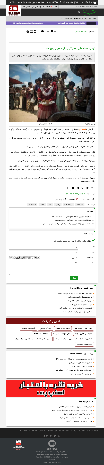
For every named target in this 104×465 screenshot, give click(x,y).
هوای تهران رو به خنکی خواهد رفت (80, 300)
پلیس (58, 204)
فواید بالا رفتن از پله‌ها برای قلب (81, 304)
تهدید (42, 204)
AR (56, 7)
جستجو (34, 430)
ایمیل (92, 252)
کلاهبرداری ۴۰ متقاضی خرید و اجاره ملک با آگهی (75, 308)
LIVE (48, 7)
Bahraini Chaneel (41, 333)
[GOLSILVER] (51, 388)
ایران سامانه (47, 462)
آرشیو (80, 430)
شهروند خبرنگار (38, 6)
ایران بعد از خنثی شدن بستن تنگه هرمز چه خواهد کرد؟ (73, 293)
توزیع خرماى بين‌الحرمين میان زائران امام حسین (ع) (74, 359)
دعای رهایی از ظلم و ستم (83, 328)
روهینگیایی (68, 204)
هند (50, 204)
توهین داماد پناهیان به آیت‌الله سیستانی (75, 406)
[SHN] (13, 10)
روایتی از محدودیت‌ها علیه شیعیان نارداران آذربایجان (71, 410)
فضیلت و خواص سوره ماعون (82, 366)
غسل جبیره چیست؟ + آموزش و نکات (76, 417)
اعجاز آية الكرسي (45, 328)
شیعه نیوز (32, 204)
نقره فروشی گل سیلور (84, 344)
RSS (22, 430)
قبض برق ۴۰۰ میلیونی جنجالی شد (80, 373)
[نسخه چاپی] (28, 31)
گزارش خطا (87, 199)
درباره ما (95, 430)
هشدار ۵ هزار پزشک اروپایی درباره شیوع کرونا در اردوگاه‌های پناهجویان (67, 224)
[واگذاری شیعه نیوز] (52, 22)
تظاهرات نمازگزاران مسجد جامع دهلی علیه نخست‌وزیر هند (71, 216)
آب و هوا (66, 430)
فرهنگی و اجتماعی (81, 31)
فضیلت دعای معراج (28, 328)
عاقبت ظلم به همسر (63, 328)
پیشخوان (92, 31)
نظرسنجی (42, 430)
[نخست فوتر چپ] (19, 445)
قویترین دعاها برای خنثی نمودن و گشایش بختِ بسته (74, 339)
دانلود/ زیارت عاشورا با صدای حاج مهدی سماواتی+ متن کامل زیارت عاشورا (71, 18)
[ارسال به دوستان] (31, 31)
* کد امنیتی (90, 257)
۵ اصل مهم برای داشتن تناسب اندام (80, 297)
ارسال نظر (59, 199)
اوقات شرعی (58, 430)
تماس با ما (26, 6)
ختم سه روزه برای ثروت (83, 333)
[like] (75, 199)
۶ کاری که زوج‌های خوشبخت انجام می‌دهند (77, 312)
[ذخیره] (35, 31)
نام (93, 246)
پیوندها (73, 430)
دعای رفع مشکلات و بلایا (61, 333)
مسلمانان (79, 204)
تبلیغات (49, 430)
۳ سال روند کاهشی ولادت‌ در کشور (77, 414)
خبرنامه (27, 430)
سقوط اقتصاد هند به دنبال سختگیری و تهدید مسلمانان (73, 220)
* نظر (92, 262)
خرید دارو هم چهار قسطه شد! (79, 421)
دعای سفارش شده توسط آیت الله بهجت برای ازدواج (32, 339)
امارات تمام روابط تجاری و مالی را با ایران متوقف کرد (74, 370)
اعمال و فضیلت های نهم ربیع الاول (80, 362)
